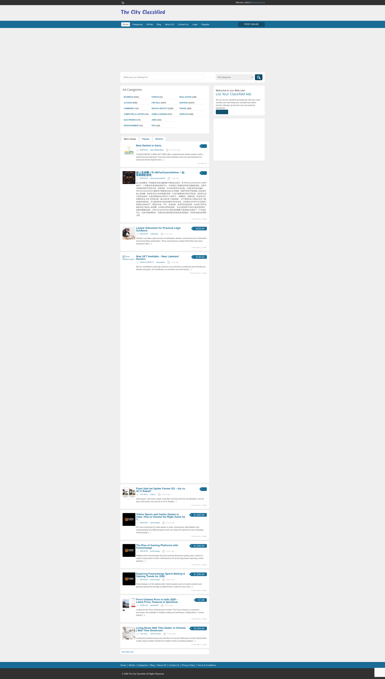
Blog (159, 24)
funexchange (155, 523)
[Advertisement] (192, 50)
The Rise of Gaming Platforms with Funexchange (157, 546)
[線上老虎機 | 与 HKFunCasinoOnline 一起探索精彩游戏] (129, 183)
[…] (162, 160)
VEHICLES (183, 114)
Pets (154, 126)
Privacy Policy (188, 665)
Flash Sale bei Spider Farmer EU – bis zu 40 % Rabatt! (160, 490)
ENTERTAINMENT (131, 126)
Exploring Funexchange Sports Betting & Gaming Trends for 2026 (160, 575)
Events (155, 97)
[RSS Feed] (123, 2)
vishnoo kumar (155, 634)
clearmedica (160, 262)
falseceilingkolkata (156, 150)
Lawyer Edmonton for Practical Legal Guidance (158, 229)
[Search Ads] (258, 77)
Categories (137, 24)
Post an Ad (251, 24)
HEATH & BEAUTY (160, 108)
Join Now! (222, 112)
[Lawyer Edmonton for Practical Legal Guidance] (129, 239)
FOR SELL (156, 103)
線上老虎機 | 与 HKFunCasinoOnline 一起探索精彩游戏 (160, 173)
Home (125, 24)
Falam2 (153, 494)
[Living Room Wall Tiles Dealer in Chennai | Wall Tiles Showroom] (129, 639)
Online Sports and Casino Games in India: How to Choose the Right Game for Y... (160, 517)
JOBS (154, 120)
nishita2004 (154, 605)
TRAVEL (182, 108)
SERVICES (184, 103)
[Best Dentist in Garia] (129, 156)
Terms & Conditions (206, 665)
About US (169, 24)
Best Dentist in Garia (148, 145)
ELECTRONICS (130, 120)
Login (261, 3)
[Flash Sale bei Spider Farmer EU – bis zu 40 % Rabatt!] (129, 499)
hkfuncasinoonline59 (157, 178)
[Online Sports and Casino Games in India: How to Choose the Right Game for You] (129, 525)
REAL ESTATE (185, 97)
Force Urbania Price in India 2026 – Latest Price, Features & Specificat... (158, 600)
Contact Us (183, 24)
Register (253, 3)
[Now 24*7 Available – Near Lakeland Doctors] (129, 259)
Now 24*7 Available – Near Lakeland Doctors (157, 257)
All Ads (150, 24)
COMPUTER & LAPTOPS (134, 114)
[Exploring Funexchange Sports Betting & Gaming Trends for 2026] (129, 585)
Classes (128, 103)
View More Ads (128, 652)
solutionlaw (154, 234)
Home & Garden (159, 114)
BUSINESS (128, 97)
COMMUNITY (129, 108)
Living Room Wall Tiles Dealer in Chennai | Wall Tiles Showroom (161, 629)
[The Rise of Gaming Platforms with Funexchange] (129, 556)
